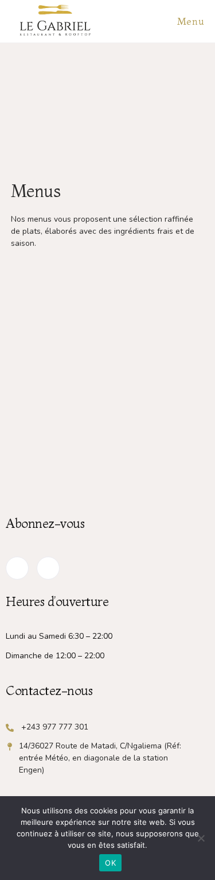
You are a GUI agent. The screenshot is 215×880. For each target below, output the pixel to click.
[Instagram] (48, 568)
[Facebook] (17, 568)
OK (110, 862)
